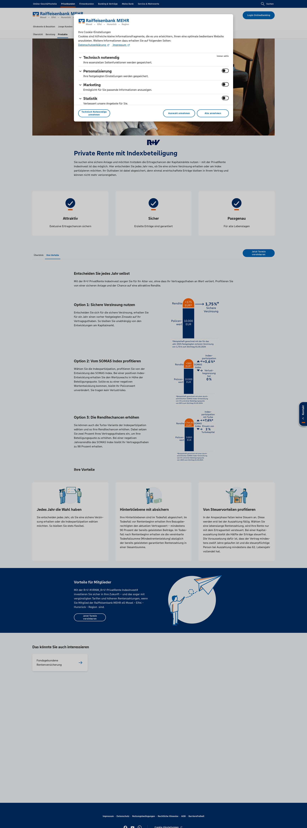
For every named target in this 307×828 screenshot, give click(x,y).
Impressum (119, 45)
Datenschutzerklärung (92, 45)
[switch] (225, 71)
